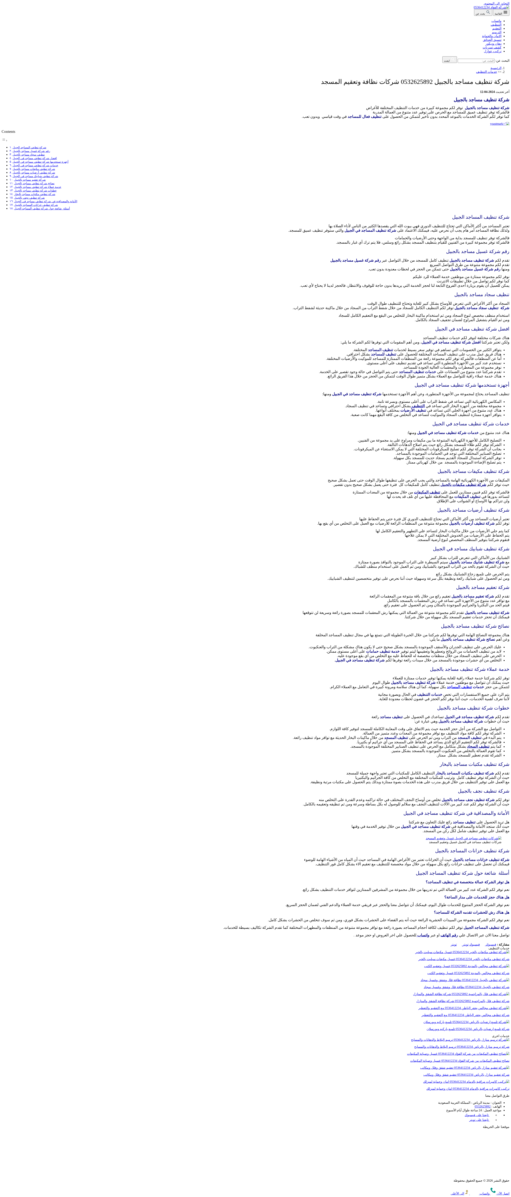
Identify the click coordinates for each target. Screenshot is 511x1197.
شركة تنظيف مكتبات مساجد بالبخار (34, 194)
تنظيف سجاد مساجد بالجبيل (29, 154)
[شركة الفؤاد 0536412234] (491, 7)
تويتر (459, 944)
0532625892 (483, 1106)
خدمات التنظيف (486, 71)
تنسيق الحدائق (492, 40)
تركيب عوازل (492, 51)
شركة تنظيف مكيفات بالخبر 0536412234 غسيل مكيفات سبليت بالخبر (463, 959)
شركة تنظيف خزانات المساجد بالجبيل (36, 204)
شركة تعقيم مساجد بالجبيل (30, 179)
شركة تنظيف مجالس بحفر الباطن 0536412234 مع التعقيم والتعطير (465, 1015)
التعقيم (496, 28)
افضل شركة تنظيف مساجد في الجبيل (35, 158)
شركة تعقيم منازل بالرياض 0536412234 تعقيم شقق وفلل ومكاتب (466, 1074)
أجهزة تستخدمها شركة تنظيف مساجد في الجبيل (40, 161)
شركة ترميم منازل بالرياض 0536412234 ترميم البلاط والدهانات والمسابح (461, 1046)
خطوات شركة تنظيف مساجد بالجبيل (35, 190)
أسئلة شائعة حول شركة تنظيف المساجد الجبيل (42, 208)
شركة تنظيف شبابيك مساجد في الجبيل (35, 176)
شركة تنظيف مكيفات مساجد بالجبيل (34, 169)
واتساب (496, 21)
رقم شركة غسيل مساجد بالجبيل (31, 151)
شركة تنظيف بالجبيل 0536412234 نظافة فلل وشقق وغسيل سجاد (466, 987)
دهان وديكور (493, 43)
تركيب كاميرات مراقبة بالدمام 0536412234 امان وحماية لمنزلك (467, 1088)
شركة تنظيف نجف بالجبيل (29, 197)
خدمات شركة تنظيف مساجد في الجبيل (35, 165)
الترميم (496, 32)
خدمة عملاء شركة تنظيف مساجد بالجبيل (37, 187)
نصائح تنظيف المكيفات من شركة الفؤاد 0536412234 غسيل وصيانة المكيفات (459, 1060)
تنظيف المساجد (459, 687)
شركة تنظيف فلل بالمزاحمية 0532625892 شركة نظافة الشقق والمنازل (462, 1001)
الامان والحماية (491, 36)
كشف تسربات (492, 47)
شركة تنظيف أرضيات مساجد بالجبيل (34, 172)
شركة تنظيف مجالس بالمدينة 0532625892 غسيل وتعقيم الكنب (468, 973)
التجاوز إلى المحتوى (496, 3)
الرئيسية (495, 68)
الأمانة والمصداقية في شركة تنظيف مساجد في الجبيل (45, 201)
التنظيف (496, 24)
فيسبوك (482, 944)
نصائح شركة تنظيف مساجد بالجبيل (34, 183)
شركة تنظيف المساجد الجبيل (29, 147)
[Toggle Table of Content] (5, 140)
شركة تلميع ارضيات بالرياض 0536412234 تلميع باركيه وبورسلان (468, 1029)
